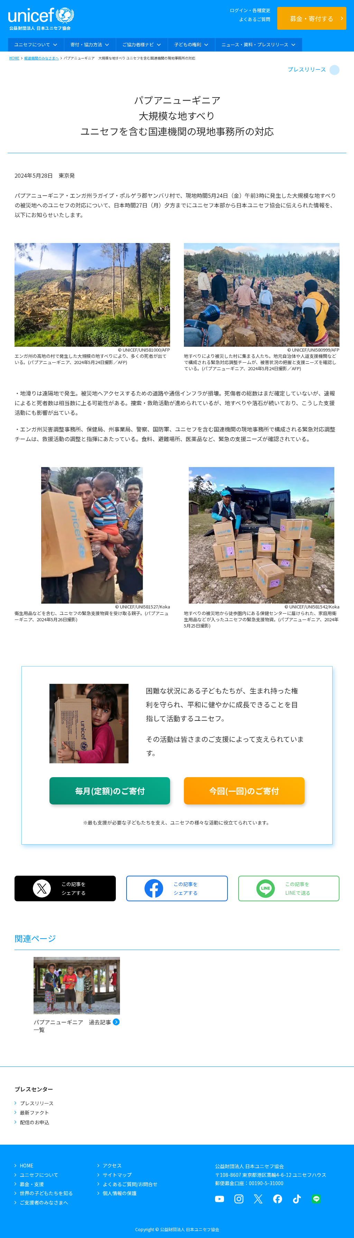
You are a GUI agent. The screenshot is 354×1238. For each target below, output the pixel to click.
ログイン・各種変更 (250, 10)
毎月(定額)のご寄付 (110, 791)
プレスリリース (307, 69)
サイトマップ (117, 1174)
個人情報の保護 (120, 1193)
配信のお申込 (34, 1122)
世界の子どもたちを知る (46, 1193)
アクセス (112, 1165)
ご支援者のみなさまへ (44, 1202)
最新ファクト (34, 1112)
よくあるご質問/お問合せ (130, 1184)
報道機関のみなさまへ (41, 57)
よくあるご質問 (254, 19)
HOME (14, 57)
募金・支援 (32, 1184)
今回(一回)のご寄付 (244, 791)
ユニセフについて (39, 1174)
